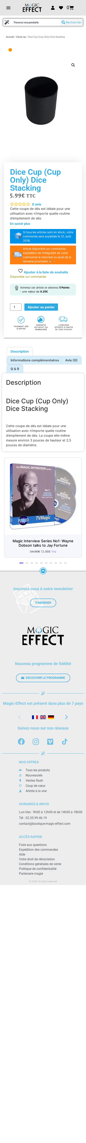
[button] (8, 7)
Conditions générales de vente (40, 861)
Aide (22, 851)
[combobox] (31, 22)
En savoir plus (20, 224)
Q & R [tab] (15, 369)
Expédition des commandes (38, 846)
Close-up (21, 37)
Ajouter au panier (41, 307)
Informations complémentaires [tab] (35, 360)
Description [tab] (20, 351)
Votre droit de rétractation (37, 856)
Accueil (10, 37)
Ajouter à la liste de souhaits (45, 272)
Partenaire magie (31, 870)
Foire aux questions (33, 842)
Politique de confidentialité (37, 865)
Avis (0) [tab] (71, 360)
